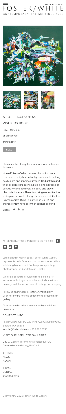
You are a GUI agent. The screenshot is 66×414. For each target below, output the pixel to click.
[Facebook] (58, 241)
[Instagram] (10, 247)
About (7, 360)
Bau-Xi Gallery (11, 341)
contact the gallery (21, 164)
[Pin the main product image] (18, 209)
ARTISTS (8, 353)
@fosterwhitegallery (41, 291)
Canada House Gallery (15, 345)
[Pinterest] (16, 247)
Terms (7, 367)
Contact (8, 371)
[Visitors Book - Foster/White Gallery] (33, 56)
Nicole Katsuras (19, 117)
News (6, 356)
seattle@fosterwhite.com (17, 329)
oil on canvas (10, 135)
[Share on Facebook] (14, 209)
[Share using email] (23, 209)
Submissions (11, 375)
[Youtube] (5, 247)
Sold (9, 149)
